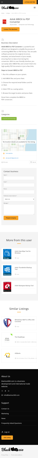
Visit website (9, 153)
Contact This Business (10, 29)
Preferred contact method (10, 195)
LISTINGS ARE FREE (30, 2)
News (3, 418)
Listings (8, 13)
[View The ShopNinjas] (7, 339)
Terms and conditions (16, 455)
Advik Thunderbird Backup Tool (23, 268)
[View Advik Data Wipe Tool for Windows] (7, 254)
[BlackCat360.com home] (9, 7)
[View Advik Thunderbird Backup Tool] (7, 270)
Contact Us (5, 409)
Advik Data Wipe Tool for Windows (23, 252)
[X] (2, 391)
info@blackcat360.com (11, 395)
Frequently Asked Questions (11, 423)
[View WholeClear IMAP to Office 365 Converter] (7, 322)
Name (5, 175)
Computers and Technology (9, 118)
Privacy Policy (4, 455)
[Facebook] (5, 391)
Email (5, 182)
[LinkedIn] (8, 391)
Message (6, 203)
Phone (5, 189)
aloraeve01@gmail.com (12, 158)
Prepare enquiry (11, 218)
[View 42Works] (7, 355)
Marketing (5, 413)
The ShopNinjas (20, 337)
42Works (17, 353)
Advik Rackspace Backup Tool (24, 285)
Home (2, 13)
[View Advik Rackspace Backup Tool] (7, 286)
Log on (7, 432)
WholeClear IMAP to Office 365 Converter (24, 320)
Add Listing (7, 437)
